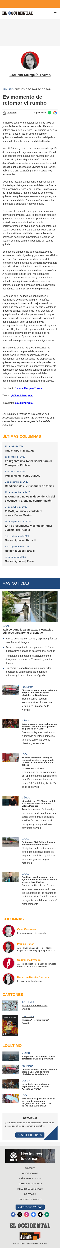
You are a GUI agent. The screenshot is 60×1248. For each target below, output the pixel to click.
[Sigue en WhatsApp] (49, 112)
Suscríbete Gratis (30, 1135)
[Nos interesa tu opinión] (30, 1156)
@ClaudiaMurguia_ (22, 395)
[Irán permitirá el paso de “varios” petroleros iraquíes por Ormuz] (10, 1056)
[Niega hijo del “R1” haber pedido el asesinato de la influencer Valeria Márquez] (10, 814)
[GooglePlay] (46, 1214)
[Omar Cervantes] (8, 931)
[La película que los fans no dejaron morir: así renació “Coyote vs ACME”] (10, 1084)
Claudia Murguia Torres (28, 388)
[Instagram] (26, 1214)
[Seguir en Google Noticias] (55, 112)
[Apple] (40, 1214)
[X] (19, 1214)
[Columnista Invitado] (8, 963)
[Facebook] (13, 1214)
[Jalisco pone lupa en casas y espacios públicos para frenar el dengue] (30, 606)
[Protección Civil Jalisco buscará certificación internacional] (10, 853)
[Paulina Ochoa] (8, 947)
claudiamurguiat (23, 403)
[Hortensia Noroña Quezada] (8, 979)
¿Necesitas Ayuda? (30, 1207)
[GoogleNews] (33, 1214)
